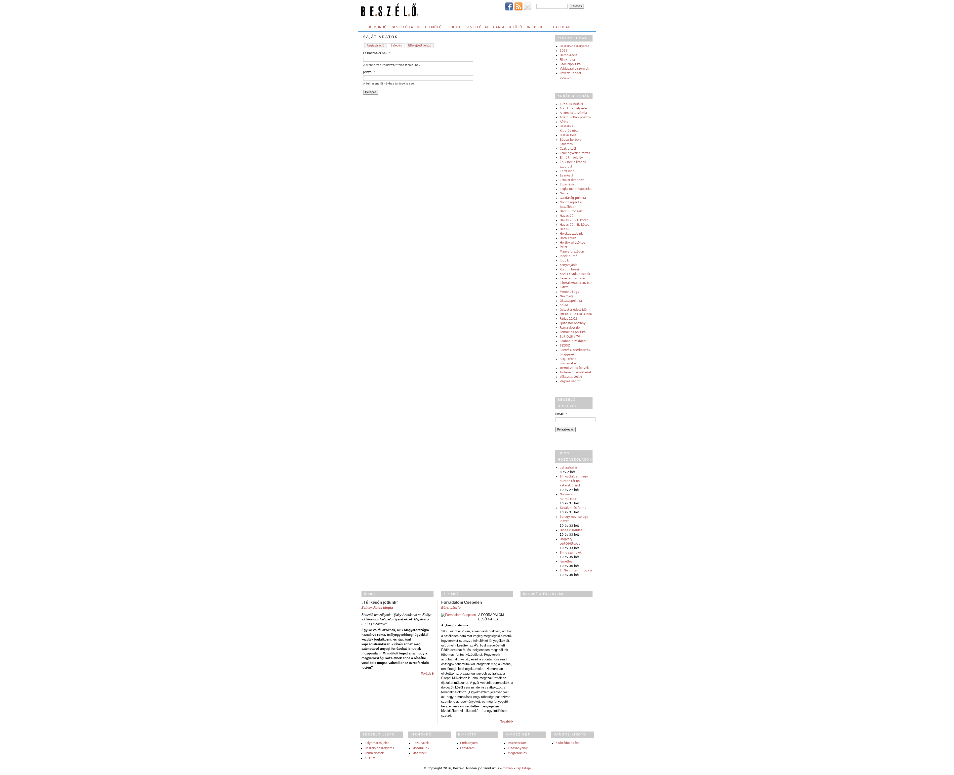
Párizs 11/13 (569, 318)
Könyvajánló (568, 265)
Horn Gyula (568, 238)
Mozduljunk (420, 748)
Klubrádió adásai (568, 743)
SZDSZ (565, 345)
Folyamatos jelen (377, 743)
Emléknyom (469, 743)
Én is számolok (571, 552)
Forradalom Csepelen (461, 602)
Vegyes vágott (570, 381)
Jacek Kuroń (568, 256)
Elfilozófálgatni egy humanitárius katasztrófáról (574, 481)
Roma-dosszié (570, 327)
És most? (566, 175)
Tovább (426, 673)
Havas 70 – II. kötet (574, 224)
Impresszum (517, 743)
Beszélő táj (477, 27)
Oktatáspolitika (571, 300)
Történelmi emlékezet (575, 372)
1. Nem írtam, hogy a (576, 570)
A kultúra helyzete (573, 108)
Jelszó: (369, 72)
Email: (561, 414)
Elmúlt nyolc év (571, 157)
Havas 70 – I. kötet (574, 220)
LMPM (564, 287)
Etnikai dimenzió (572, 180)
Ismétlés (566, 561)
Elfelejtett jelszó (419, 45)
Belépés (396, 45)
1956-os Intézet (571, 104)
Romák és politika (573, 332)
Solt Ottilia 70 (570, 336)
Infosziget (537, 27)
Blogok (453, 27)
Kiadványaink (518, 748)
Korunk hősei (569, 269)
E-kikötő (433, 27)
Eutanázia (567, 184)
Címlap (508, 768)
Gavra (564, 193)
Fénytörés (467, 748)
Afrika (564, 122)
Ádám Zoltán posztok (575, 117)
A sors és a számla (573, 113)
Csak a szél (568, 148)
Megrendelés (517, 753)
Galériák (561, 27)
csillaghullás (569, 467)
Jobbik (564, 260)
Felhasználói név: (377, 53)
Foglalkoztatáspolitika (576, 189)
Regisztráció (375, 45)
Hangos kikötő (507, 27)
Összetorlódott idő (573, 309)
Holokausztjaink (571, 233)
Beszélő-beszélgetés (574, 46)
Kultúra (370, 758)
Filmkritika (567, 59)
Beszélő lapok (406, 27)
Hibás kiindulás (571, 530)
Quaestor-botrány (573, 323)
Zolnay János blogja (377, 607)
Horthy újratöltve (572, 242)
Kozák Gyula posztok (575, 274)
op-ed (564, 305)
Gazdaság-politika (573, 198)
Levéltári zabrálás (573, 278)
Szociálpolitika (570, 64)
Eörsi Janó (567, 171)
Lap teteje (523, 768)
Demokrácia (568, 55)
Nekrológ (566, 296)
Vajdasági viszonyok (574, 68)
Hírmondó (377, 27)
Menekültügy (569, 292)
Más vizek (419, 753)
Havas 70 (567, 215)
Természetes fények (574, 368)
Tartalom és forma (573, 508)
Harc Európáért (571, 211)
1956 (564, 50)
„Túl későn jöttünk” (379, 602)
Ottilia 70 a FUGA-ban (576, 314)
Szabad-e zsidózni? (574, 341)
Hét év (564, 229)
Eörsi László (451, 607)
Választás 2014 (571, 377)
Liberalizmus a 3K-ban (576, 283)
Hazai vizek (420, 743)
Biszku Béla (568, 135)
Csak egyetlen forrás (575, 153)
